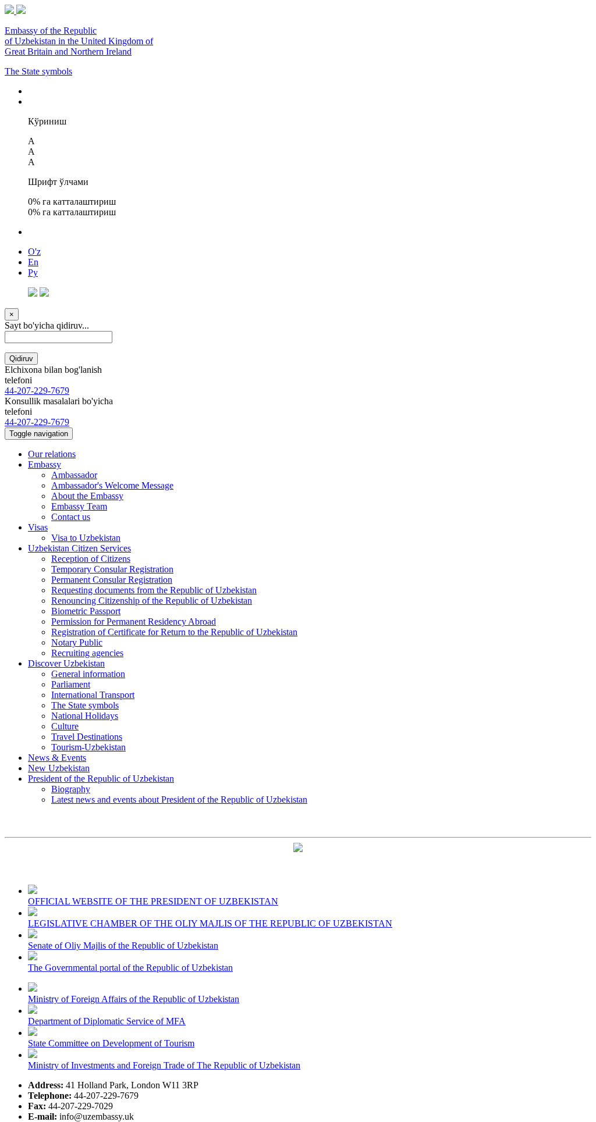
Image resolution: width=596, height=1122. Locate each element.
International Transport (92, 695)
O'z (34, 252)
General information (88, 674)
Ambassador (74, 475)
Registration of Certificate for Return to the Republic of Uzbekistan (174, 632)
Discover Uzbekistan (66, 663)
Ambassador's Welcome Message (112, 485)
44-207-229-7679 (37, 391)
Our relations (52, 454)
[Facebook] (32, 293)
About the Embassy (87, 496)
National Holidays (84, 716)
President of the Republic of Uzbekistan (101, 778)
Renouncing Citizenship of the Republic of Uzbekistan (151, 600)
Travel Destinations (86, 737)
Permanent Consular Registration (111, 580)
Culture (65, 726)
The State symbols (38, 71)
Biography (70, 789)
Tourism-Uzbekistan (88, 747)
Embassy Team (79, 506)
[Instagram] (44, 293)
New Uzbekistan (59, 768)
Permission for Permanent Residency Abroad (133, 621)
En (33, 262)
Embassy (44, 464)
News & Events (57, 758)
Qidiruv (21, 358)
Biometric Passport (85, 611)
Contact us (70, 517)
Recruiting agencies (87, 653)
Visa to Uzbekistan (85, 538)
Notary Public (76, 642)
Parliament (70, 684)
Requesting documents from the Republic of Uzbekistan (154, 590)
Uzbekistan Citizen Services (79, 548)
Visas (38, 527)
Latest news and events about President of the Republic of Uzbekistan (179, 799)
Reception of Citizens (90, 559)
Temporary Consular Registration (112, 569)
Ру (33, 272)
